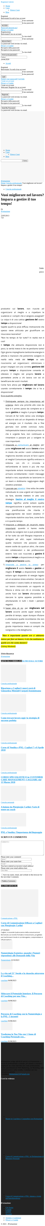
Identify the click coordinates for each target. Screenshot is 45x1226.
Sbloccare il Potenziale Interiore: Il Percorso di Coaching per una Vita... (21, 994)
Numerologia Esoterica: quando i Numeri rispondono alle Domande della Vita (20, 954)
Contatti (8, 1210)
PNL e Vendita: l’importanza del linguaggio (21, 832)
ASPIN (8, 1212)
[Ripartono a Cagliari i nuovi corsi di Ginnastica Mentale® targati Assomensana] (13, 681)
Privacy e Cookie (7, 30)
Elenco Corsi (15, 10)
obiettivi (21, 488)
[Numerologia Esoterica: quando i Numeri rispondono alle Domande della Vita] (6, 948)
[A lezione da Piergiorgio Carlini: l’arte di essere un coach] (13, 800)
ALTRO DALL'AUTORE (32, 661)
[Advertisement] (22, 242)
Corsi (7, 8)
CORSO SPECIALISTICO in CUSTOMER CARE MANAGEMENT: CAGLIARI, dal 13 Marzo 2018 (22, 779)
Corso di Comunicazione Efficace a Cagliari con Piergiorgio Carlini (21, 924)
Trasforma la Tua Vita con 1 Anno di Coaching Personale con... (18, 1035)
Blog (7, 12)
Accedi (8, 63)
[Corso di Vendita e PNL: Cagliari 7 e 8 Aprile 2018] (13, 741)
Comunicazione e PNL (9, 918)
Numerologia (5, 960)
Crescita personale (7, 802)
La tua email (26, 36)
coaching (4, 980)
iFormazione (5, 211)
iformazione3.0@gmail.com (19, 1074)
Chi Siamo (9, 1208)
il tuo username (27, 21)
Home (8, 6)
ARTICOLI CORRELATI (11, 661)
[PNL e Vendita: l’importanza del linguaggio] (13, 826)
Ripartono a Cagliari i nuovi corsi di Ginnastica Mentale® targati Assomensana (21, 689)
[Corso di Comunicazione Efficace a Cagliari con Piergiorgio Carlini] (19, 916)
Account (9, 1214)
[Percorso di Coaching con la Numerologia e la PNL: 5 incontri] (6, 1009)
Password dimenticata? (9, 28)
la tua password (28, 23)
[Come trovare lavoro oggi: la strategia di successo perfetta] (13, 711)
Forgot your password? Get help (12, 79)
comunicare (23, 444)
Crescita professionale (14, 183)
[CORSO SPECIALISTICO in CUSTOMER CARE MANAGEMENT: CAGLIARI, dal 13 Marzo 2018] (13, 771)
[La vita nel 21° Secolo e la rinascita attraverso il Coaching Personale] (6, 969)
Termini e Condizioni (13, 1218)
